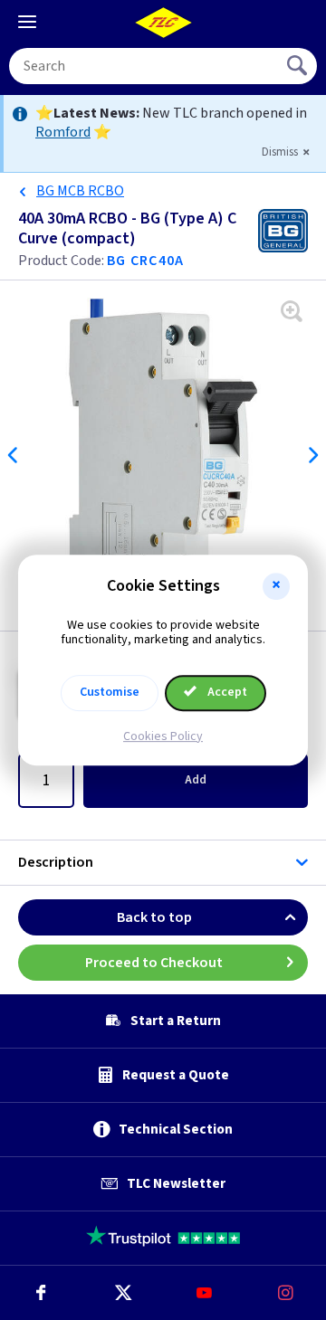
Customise (109, 692)
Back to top (154, 917)
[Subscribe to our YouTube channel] (203, 1293)
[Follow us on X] (122, 1293)
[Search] (299, 66)
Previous (13, 455)
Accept (226, 692)
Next (312, 455)
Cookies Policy (163, 736)
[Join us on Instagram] (285, 1293)
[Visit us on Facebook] (41, 1293)
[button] (276, 586)
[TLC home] (163, 23)
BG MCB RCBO (80, 191)
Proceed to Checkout (154, 963)
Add (195, 780)
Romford (63, 132)
